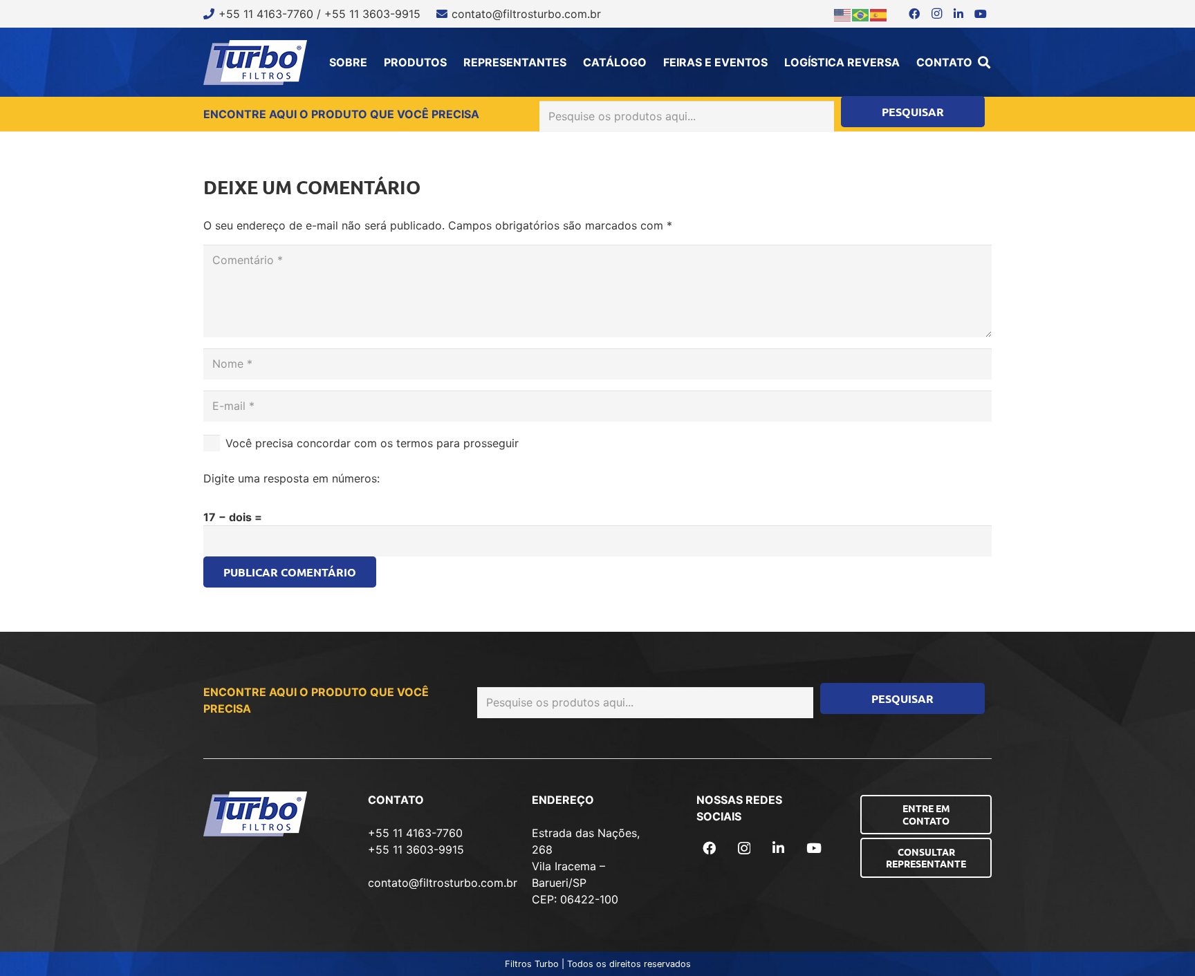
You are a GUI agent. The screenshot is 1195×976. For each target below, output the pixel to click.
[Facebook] (914, 14)
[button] (984, 62)
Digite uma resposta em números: (291, 478)
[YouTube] (981, 14)
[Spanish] (879, 14)
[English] (843, 14)
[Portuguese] (861, 14)
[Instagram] (936, 14)
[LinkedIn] (958, 14)
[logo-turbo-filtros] (255, 62)
